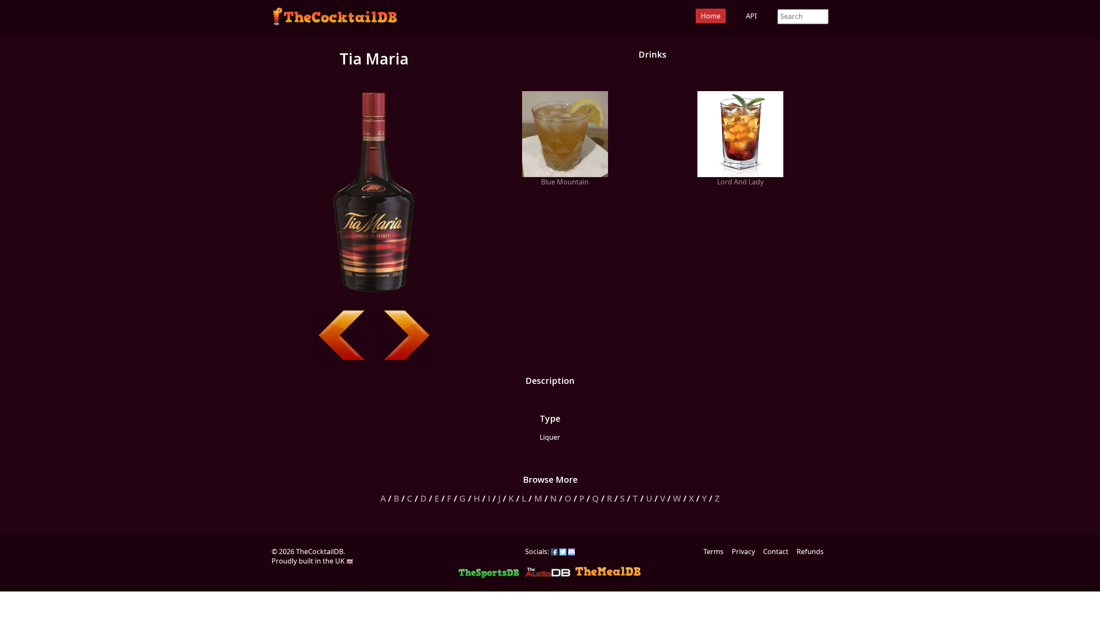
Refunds (810, 551)
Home (711, 16)
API (751, 16)
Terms (713, 551)
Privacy (743, 551)
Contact (775, 551)
